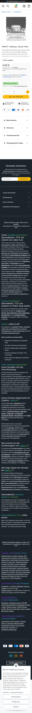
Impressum (6, 692)
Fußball (13, 586)
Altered (12, 572)
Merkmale (10, 128)
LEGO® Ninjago (22, 607)
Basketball (20, 586)
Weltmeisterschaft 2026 (8, 605)
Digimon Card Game (19, 566)
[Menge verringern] (4, 92)
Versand (16, 67)
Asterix (6, 611)
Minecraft (9, 609)
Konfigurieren (16, 701)
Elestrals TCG (5, 572)
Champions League (15, 603)
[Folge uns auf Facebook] (10, 656)
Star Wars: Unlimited (15, 570)
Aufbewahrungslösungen (9, 629)
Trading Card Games (17, 245)
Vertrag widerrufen (16, 663)
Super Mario (16, 609)
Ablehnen (16, 706)
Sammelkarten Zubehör (18, 255)
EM (23, 603)
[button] (3, 6)
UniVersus (20, 568)
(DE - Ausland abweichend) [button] (21, 86)
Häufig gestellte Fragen (14, 143)
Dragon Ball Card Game (8, 568)
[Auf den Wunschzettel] (27, 92)
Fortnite (3, 609)
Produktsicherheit (12, 135)
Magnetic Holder (19, 623)
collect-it (23, 445)
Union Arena (26, 570)
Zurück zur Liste (5, 12)
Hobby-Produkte (6, 590)
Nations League (11, 607)
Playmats (12, 627)
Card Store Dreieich (13, 286)
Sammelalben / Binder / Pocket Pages (12, 625)
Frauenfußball (20, 605)
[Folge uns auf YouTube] (21, 656)
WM (25, 603)
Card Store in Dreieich (16, 461)
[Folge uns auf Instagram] (16, 656)
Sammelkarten (5, 245)
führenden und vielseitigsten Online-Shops (14, 253)
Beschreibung (11, 120)
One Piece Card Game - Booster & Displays (14, 562)
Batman (11, 611)
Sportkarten (4, 586)
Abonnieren (24, 179)
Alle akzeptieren (16, 696)
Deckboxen (4, 627)
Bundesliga (4, 603)
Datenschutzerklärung (9, 171)
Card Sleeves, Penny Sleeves (10, 621)
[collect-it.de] (16, 6)
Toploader (10, 623)
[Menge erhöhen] (14, 92)
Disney (23, 609)
